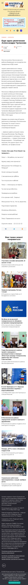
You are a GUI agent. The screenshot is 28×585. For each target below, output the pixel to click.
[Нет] (26, 578)
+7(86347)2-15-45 (14, 13)
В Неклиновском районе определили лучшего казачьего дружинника (13, 419)
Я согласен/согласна (14, 582)
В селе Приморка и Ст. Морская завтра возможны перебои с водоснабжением (13, 388)
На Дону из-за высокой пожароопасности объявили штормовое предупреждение (12, 321)
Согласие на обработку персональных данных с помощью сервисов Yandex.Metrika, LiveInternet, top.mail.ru (13, 557)
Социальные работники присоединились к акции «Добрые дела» (14, 479)
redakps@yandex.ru (14, 15)
